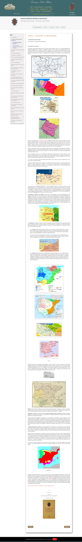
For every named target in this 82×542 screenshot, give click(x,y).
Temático (63, 27)
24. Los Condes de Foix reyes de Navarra (17, 111)
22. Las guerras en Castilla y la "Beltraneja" (17, 105)
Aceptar (54, 539)
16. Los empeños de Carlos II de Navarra (17, 88)
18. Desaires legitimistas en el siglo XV (17, 93)
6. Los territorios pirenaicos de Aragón (17, 60)
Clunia (67, 367)
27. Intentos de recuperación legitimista (16, 121)
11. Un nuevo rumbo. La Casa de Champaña (17, 75)
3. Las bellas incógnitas (15, 53)
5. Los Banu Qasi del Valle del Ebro (17, 57)
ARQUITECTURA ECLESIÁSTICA (46, 11)
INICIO (31, 7)
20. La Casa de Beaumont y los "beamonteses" (17, 100)
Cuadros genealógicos (37, 27)
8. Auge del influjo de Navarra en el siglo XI (17, 65)
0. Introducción (14, 37)
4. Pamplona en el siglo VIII (16, 55)
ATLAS (51, 9)
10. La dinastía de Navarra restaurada (16, 71)
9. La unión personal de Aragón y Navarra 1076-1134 (17, 68)
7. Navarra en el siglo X (15, 62)
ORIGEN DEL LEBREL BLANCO (38, 7)
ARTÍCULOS (33, 11)
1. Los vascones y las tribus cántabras (16, 40)
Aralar (59, 48)
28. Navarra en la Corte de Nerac (17, 123)
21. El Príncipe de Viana (15, 102)
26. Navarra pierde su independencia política (15, 118)
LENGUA (36, 9)
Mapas (57, 27)
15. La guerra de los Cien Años (16, 85)
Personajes (52, 27)
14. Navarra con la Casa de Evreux (17, 83)
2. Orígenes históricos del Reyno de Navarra (17, 50)
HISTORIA (32, 9)
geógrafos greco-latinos (44, 140)
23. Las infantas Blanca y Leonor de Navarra (17, 108)
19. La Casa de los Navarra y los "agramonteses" (17, 97)
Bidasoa (64, 142)
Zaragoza (39, 367)
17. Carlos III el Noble (15, 90)
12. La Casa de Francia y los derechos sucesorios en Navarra (17, 78)
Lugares (45, 27)
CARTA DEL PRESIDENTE (48, 7)
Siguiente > (67, 526)
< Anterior (30, 526)
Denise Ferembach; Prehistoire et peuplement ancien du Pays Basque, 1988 (41, 485)
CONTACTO (38, 11)
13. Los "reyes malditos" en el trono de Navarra (17, 81)
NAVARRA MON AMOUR (44, 9)
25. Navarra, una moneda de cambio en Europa (16, 115)
